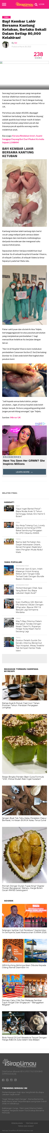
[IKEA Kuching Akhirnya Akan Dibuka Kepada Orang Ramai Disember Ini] (24, 962)
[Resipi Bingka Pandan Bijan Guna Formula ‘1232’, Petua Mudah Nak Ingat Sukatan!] (24, 773)
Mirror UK (15, 417)
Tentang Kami (32, 1123)
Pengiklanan (17, 1123)
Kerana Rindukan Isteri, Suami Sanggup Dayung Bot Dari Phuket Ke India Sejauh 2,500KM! (23, 139)
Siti (15, 43)
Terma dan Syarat (26, 1126)
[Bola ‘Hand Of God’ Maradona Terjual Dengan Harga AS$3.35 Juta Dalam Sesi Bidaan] (24, 1034)
